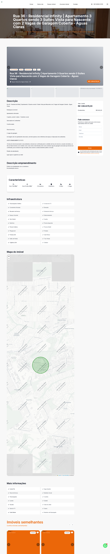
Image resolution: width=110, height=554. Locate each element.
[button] (8, 67)
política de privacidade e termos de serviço (89, 153)
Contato (75, 4)
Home (31, 4)
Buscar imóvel (51, 4)
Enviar (90, 148)
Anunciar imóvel (64, 4)
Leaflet (59, 475)
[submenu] (107, 4)
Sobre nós (40, 4)
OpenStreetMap (65, 475)
